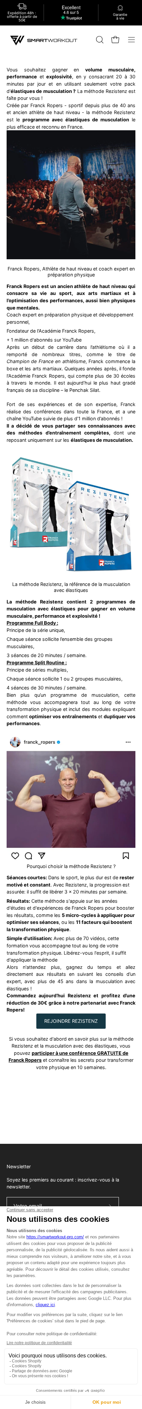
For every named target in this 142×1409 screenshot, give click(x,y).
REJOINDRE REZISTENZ (71, 1021)
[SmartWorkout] (45, 39)
